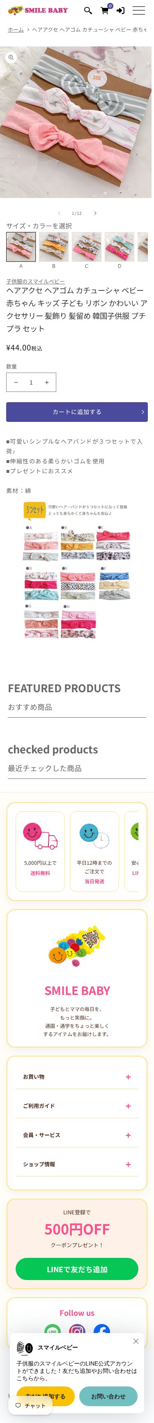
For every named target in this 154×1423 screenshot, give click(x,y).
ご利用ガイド (39, 1106)
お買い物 (33, 1076)
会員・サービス (41, 1135)
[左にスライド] (59, 213)
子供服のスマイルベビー (35, 281)
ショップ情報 (39, 1164)
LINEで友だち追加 (77, 1269)
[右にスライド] (95, 213)
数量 (11, 366)
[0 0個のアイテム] (104, 10)
